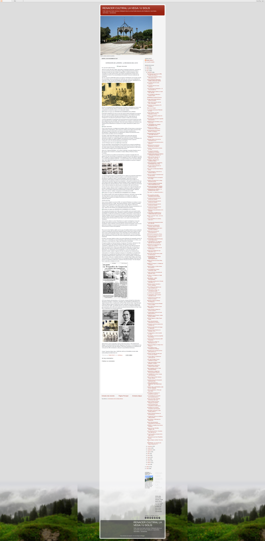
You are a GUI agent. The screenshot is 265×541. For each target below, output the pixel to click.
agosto (149, 451)
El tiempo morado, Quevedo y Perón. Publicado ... (153, 285)
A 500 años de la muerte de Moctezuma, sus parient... (153, 146)
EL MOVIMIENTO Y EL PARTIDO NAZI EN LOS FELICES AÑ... (154, 242)
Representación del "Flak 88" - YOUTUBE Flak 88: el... (154, 134)
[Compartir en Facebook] (130, 355)
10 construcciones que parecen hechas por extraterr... (154, 199)
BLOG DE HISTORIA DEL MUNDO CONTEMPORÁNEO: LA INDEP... (155, 187)
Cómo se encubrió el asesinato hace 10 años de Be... (155, 175)
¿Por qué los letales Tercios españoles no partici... (153, 360)
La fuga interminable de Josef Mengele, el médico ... (153, 363)
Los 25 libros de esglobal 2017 (154, 292)
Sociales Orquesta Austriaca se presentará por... (154, 414)
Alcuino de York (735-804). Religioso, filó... (153, 429)
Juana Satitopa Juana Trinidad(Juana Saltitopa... (153, 348)
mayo (149, 457)
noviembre (150, 446)
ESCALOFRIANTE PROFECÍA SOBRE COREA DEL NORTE (154, 80)
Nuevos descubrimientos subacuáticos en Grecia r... (153, 322)
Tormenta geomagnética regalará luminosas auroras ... (154, 236)
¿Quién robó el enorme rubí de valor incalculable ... (154, 103)
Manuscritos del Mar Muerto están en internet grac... (154, 254)
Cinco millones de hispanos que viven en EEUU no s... (154, 288)
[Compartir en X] (129, 355)
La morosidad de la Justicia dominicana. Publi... (153, 270)
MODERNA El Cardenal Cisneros (154, 97)
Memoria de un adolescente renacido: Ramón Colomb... (153, 226)
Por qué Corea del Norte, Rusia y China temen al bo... (154, 77)
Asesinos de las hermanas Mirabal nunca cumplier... (154, 304)
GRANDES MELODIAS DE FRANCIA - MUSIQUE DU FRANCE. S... (155, 154)
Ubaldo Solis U (149, 60)
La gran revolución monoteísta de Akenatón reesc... (154, 273)
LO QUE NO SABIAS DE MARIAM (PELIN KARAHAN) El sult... (154, 184)
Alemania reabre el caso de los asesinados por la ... (154, 140)
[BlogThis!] (127, 355)
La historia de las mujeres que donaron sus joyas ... (153, 298)
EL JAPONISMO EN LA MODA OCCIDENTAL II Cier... (153, 125)
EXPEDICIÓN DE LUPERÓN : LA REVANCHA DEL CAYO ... (154, 190)
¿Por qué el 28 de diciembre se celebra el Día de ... (154, 166)
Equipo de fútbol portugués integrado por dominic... (153, 402)
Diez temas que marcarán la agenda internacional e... (155, 119)
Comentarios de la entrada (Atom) (115, 398)
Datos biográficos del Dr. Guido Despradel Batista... (154, 369)
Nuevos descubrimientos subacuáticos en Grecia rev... (154, 423)
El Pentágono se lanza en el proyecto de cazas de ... (153, 393)
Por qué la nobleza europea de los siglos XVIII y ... (154, 435)
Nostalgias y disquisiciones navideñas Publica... (153, 160)
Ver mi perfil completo (149, 62)
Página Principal (123, 396)
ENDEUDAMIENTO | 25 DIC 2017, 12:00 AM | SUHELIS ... (154, 229)
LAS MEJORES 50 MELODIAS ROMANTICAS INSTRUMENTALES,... (154, 257)
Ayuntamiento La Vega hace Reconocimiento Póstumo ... (154, 372)
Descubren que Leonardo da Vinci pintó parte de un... (154, 351)
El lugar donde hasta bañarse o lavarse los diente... (154, 100)
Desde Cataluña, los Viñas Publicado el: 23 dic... (153, 113)
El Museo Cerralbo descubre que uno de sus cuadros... (154, 354)
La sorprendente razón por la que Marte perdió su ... (154, 313)
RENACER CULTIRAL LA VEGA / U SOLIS (126, 8)
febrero (149, 462)
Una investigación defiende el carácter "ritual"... (153, 95)
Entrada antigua (137, 396)
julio (149, 453)
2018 (147, 68)
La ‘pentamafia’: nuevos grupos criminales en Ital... (154, 295)
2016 (147, 466)
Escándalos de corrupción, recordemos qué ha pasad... (154, 408)
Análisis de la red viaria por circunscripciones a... (153, 232)
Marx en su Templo (151, 108)
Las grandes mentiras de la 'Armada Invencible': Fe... (155, 282)
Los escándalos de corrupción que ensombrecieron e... (153, 396)
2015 (147, 468)
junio (149, 455)
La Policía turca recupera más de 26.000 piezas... (154, 248)
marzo (149, 460)
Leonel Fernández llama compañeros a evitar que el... (154, 405)
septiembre (150, 449)
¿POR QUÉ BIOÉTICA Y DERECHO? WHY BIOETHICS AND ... (154, 384)
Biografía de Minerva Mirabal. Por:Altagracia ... (153, 301)
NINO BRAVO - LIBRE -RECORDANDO (152, 279)
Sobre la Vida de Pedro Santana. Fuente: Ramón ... (154, 378)
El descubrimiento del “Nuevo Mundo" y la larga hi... (153, 131)
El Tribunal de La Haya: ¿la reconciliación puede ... (153, 290)
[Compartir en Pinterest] (131, 355)
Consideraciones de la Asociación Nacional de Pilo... (154, 381)
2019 (147, 67)
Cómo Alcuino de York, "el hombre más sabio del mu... (154, 432)
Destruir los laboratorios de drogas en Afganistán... (154, 328)
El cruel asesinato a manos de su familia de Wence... (154, 172)
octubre (149, 448)
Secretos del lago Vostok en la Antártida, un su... (153, 330)
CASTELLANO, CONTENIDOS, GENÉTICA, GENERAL (155, 387)
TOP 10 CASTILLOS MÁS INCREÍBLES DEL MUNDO (153, 196)
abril (149, 459)
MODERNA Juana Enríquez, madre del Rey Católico (155, 316)
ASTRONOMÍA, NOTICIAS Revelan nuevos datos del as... (155, 239)
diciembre (150, 72)
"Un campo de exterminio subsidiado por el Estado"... (153, 152)
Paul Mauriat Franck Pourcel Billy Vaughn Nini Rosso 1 (154, 74)
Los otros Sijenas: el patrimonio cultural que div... (154, 357)
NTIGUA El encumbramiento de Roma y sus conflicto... (154, 245)
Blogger (143, 535)
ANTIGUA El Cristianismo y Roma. (154, 234)
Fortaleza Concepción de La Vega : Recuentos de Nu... (155, 181)
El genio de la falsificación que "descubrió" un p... (153, 251)
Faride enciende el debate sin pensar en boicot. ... (153, 310)
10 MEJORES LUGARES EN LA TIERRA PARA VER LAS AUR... (154, 213)
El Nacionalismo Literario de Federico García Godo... (153, 366)
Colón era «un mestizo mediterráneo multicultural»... (154, 128)
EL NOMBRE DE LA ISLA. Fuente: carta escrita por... (154, 375)
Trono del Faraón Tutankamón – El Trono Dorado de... (155, 89)
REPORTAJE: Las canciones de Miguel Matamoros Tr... (154, 443)
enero (149, 464)
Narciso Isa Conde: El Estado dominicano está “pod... (153, 399)
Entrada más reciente (108, 396)
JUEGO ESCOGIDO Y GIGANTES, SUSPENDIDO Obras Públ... (154, 163)
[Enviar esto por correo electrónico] (126, 355)
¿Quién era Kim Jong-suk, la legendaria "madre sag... (153, 157)
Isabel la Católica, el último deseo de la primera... (154, 267)
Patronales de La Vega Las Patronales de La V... (153, 342)
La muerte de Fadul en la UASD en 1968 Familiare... (155, 417)
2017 (147, 70)
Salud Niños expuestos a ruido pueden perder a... (154, 411)
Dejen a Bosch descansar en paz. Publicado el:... (154, 307)
